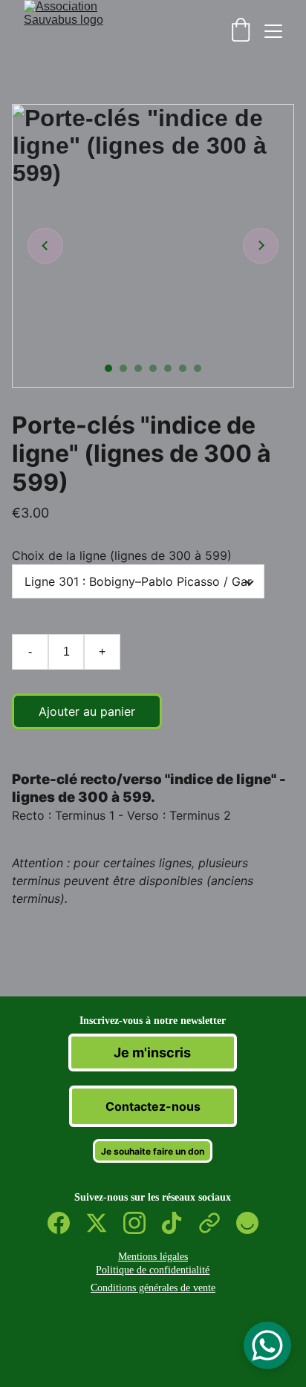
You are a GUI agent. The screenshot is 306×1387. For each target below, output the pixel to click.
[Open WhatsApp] (267, 1345)
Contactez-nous (153, 1106)
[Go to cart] (240, 31)
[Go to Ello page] (247, 1223)
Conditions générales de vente (153, 1287)
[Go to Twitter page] (104, 1223)
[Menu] (273, 31)
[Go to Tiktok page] (179, 1223)
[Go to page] (216, 1223)
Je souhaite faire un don (152, 1151)
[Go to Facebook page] (66, 1223)
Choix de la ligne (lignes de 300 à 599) (122, 555)
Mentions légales (153, 1256)
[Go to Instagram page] (141, 1223)
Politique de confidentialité (152, 1270)
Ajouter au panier (87, 711)
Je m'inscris (152, 1052)
